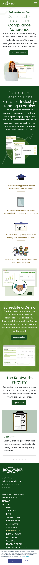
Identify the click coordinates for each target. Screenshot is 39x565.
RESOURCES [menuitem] (11, 537)
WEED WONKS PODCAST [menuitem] (17, 547)
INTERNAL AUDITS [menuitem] (13, 534)
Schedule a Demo (19, 53)
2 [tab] (16, 459)
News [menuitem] (8, 514)
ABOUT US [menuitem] (11, 510)
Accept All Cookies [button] (15, 561)
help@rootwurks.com (12, 481)
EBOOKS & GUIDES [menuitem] (14, 544)
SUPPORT (6, 504)
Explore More (19, 402)
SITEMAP (6, 501)
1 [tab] (13, 459)
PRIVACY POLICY (9, 497)
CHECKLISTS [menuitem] (11, 527)
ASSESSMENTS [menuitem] (12, 524)
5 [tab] (25, 459)
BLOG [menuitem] (8, 507)
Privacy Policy (25, 556)
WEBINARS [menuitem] (10, 540)
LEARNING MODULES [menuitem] (15, 520)
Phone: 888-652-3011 (11, 484)
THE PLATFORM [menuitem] (13, 517)
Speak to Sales (19, 337)
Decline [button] (27, 561)
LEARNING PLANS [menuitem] (13, 530)
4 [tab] (22, 459)
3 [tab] (19, 459)
